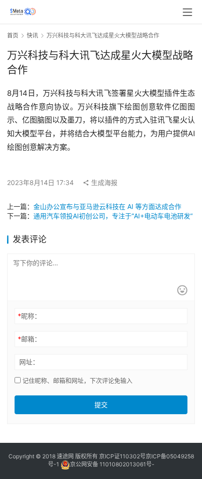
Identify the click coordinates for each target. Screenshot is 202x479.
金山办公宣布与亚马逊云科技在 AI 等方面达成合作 (107, 206)
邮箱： (29, 339)
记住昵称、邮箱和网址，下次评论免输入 (76, 380)
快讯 (32, 35)
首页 (12, 35)
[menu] (187, 12)
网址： (29, 362)
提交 (101, 405)
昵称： (29, 316)
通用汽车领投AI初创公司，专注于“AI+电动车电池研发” (113, 216)
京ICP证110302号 (122, 456)
